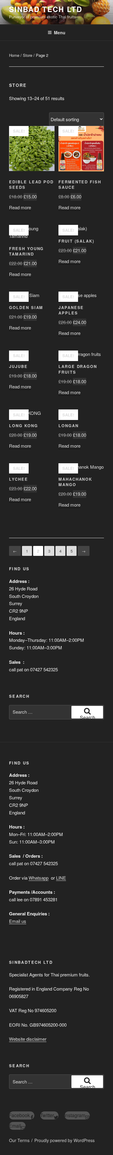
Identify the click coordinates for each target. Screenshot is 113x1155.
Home (14, 55)
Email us (17, 921)
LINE (61, 878)
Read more (20, 207)
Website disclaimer (27, 1039)
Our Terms (19, 1140)
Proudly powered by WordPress (64, 1140)
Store (27, 55)
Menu (59, 32)
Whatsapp (39, 878)
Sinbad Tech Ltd (45, 9)
